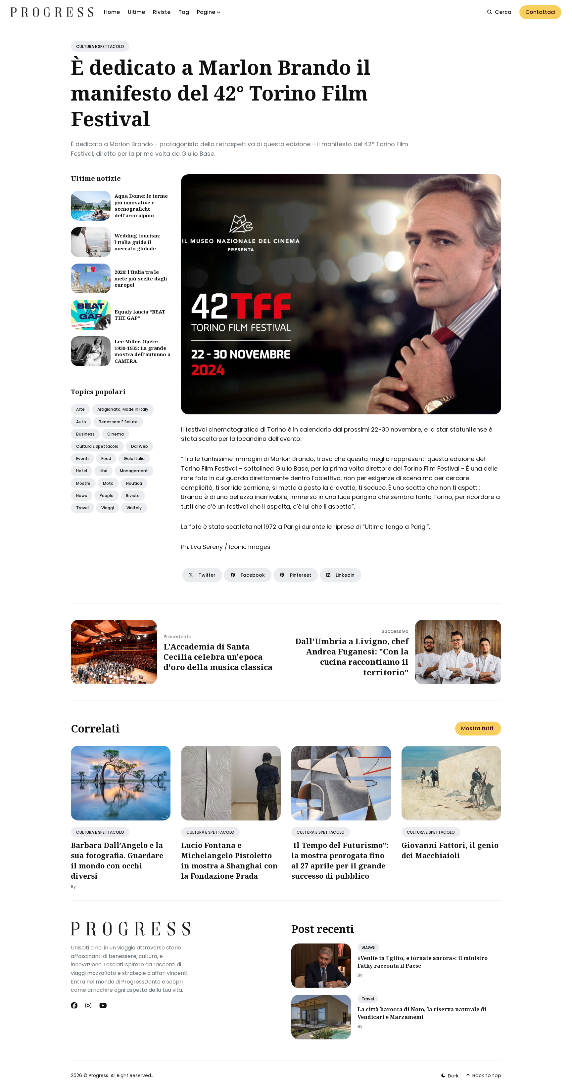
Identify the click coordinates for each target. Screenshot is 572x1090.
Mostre (83, 483)
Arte (80, 409)
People (107, 495)
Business (85, 434)
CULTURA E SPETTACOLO (100, 46)
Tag (183, 12)
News (81, 495)
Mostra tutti (477, 728)
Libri (103, 471)
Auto (81, 422)
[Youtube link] (103, 1005)
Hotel (81, 471)
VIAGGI (368, 947)
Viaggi (107, 508)
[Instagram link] (88, 1005)
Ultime (136, 12)
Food (106, 458)
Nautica (134, 483)
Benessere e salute (118, 422)
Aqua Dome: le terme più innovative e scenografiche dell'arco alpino (141, 205)
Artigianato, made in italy (122, 409)
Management (134, 471)
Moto (108, 483)
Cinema (115, 434)
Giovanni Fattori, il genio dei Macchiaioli (450, 850)
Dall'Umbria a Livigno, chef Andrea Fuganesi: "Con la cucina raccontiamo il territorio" (351, 657)
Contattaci (540, 12)
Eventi (82, 458)
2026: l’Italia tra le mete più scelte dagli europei (141, 278)
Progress (98, 1075)
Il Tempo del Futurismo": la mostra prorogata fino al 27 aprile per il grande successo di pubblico (340, 860)
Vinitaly (134, 508)
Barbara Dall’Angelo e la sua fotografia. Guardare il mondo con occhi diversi (117, 860)
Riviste (161, 12)
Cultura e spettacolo (97, 446)
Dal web (139, 446)
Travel (82, 508)
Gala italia (134, 458)
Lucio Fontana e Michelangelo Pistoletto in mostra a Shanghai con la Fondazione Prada (229, 860)
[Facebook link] (75, 1005)
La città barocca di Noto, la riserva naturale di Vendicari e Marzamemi (422, 1013)
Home (112, 12)
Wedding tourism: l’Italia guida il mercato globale (137, 242)
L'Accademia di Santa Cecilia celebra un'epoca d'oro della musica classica (218, 656)
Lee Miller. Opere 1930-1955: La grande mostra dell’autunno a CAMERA (142, 351)
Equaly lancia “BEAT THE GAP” (140, 314)
